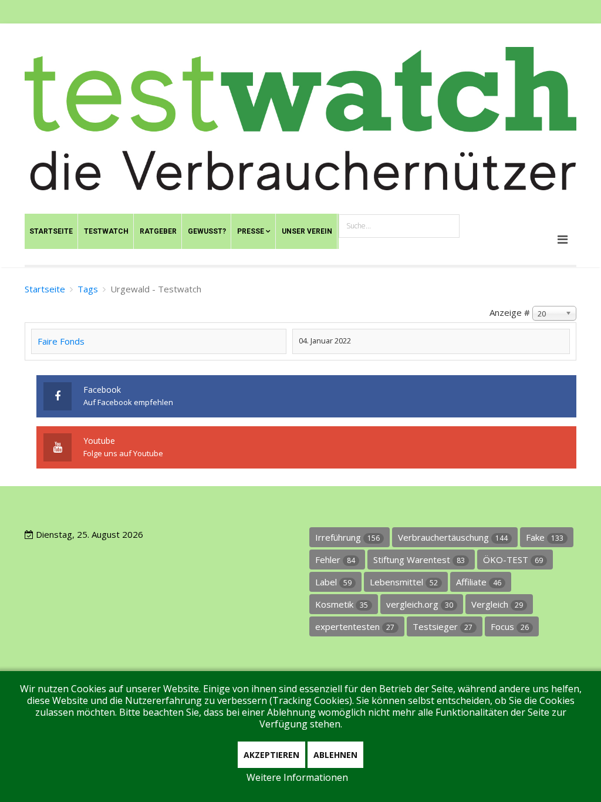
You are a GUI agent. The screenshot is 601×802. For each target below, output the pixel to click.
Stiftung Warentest (419, 559)
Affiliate (478, 582)
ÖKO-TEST (513, 559)
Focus (510, 626)
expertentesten (354, 626)
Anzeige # (509, 312)
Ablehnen (335, 754)
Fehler (335, 559)
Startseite (45, 289)
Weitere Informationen (297, 777)
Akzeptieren (271, 754)
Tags (87, 289)
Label (333, 582)
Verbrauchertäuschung (453, 537)
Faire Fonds (61, 341)
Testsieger (442, 626)
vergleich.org (419, 604)
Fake (544, 537)
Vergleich (497, 604)
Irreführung (347, 537)
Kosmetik (341, 604)
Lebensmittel (404, 582)
